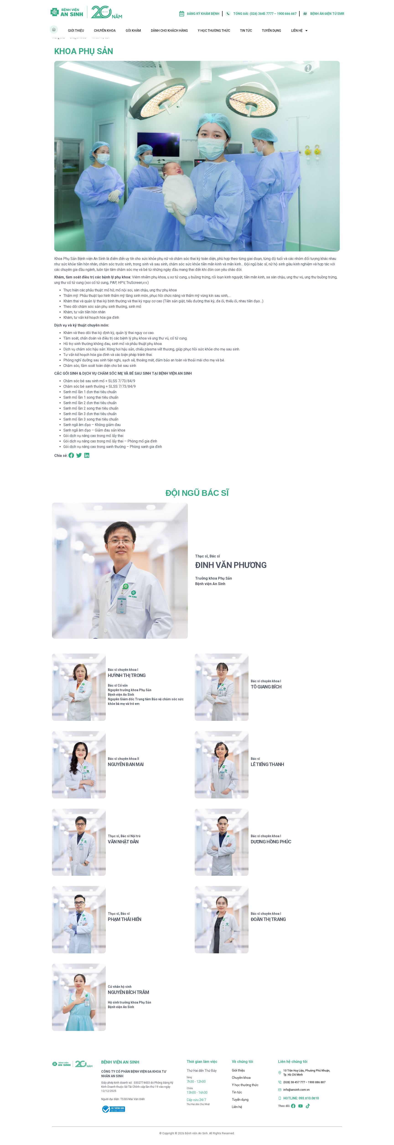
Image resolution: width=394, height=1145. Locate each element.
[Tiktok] (307, 1106)
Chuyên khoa (105, 30)
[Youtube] (300, 1106)
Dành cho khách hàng (169, 30)
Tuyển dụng (271, 30)
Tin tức (246, 30)
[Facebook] (293, 1106)
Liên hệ (297, 30)
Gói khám (133, 30)
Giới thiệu (76, 30)
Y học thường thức (214, 30)
